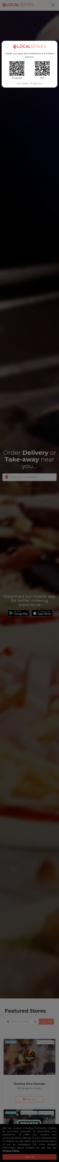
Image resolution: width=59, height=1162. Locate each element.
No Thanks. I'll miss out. (29, 83)
